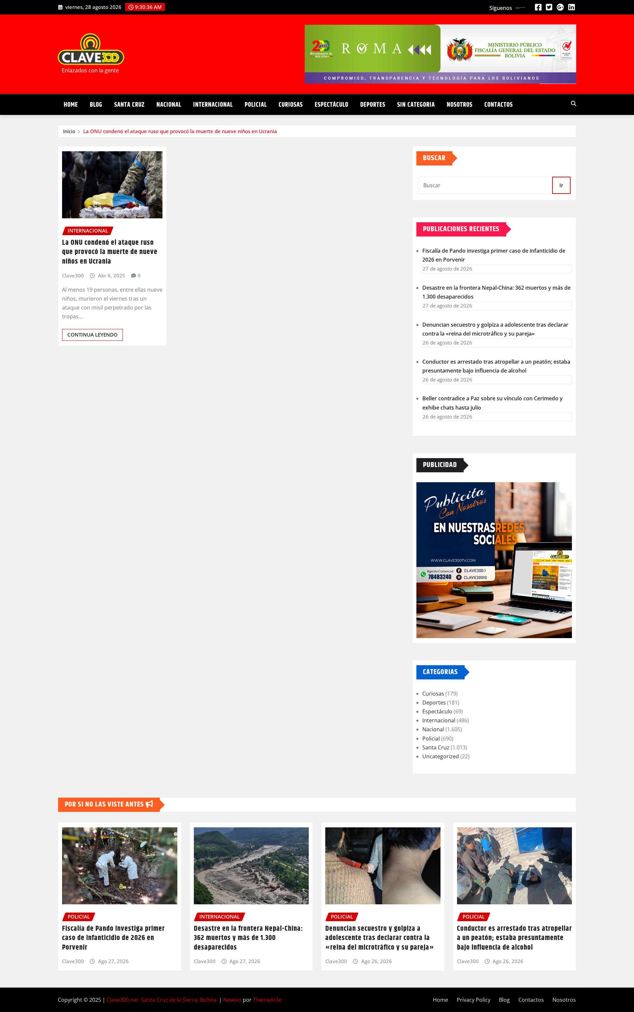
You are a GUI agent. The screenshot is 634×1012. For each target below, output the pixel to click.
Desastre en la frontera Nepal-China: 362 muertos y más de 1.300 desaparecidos (248, 938)
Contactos (498, 105)
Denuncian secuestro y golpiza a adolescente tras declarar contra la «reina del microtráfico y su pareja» (379, 938)
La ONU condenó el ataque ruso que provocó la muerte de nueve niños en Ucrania (180, 131)
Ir (561, 185)
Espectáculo (331, 105)
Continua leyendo (92, 334)
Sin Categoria (416, 105)
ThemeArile (267, 999)
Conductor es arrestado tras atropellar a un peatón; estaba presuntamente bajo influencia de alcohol (514, 938)
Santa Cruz (129, 105)
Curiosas (291, 105)
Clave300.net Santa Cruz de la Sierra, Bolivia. (162, 999)
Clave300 (73, 275)
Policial (256, 105)
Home (71, 105)
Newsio (232, 999)
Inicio (69, 131)
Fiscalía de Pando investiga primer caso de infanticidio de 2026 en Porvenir (113, 938)
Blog (96, 105)
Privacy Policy (473, 999)
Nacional (169, 105)
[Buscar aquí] (573, 103)
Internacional (213, 105)
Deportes (372, 105)
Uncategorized (440, 756)
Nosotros (460, 105)
